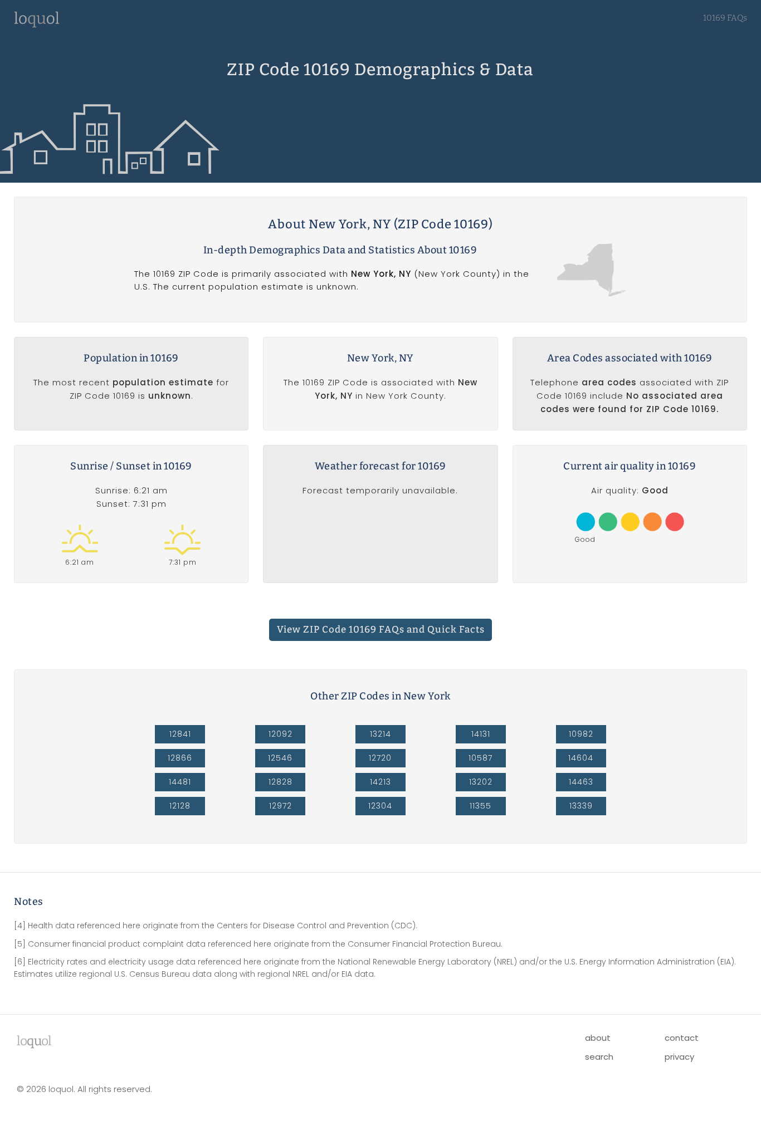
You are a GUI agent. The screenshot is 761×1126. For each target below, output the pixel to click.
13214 (380, 734)
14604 (580, 757)
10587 (480, 757)
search (599, 1057)
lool (34, 1041)
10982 (581, 734)
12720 (380, 757)
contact (682, 1038)
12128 (180, 805)
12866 (180, 757)
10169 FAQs (725, 18)
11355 (480, 805)
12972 (280, 805)
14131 (480, 734)
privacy (679, 1057)
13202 (480, 781)
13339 (581, 805)
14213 (380, 781)
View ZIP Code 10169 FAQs (381, 629)
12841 (180, 734)
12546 (280, 757)
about (598, 1038)
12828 (280, 781)
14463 (581, 781)
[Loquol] (37, 25)
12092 (280, 734)
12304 (380, 805)
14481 (180, 781)
